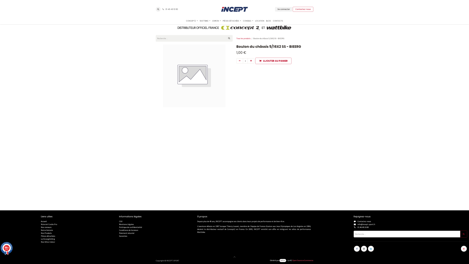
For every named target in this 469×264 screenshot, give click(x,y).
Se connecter (283, 9)
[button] (158, 9)
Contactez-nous (303, 9)
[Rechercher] (229, 38)
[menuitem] (192, 21)
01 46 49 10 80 (171, 9)
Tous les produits (243, 38)
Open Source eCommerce (302, 260)
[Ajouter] (251, 60)
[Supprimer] (239, 60)
